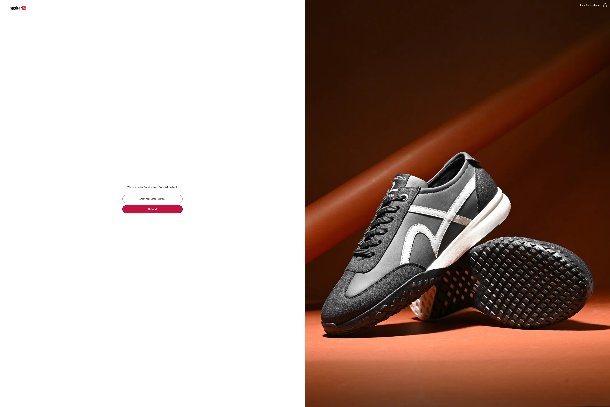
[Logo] (152, 8)
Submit (152, 209)
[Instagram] (156, 221)
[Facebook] (148, 221)
